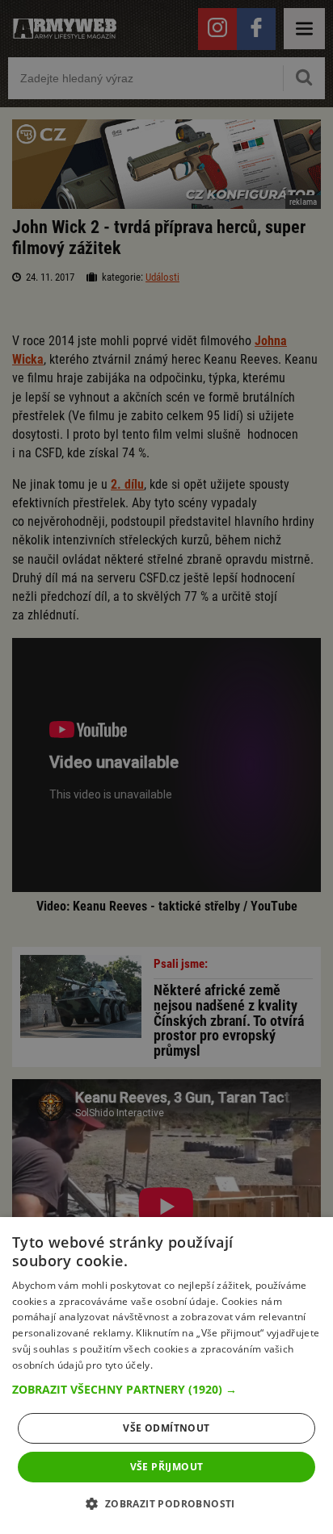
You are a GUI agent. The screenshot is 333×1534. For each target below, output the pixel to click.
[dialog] (166, 1375)
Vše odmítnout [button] (166, 1428)
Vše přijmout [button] (167, 1467)
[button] (166, 1389)
